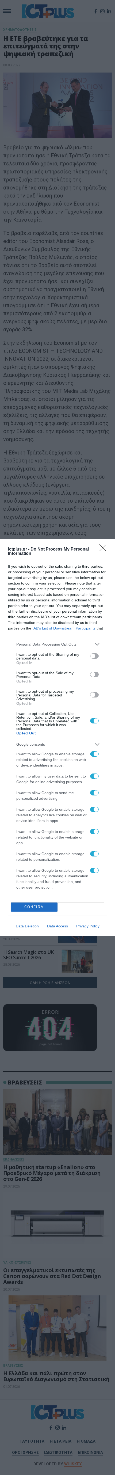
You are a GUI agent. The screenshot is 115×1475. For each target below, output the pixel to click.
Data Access (57, 926)
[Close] (104, 549)
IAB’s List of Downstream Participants (63, 628)
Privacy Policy (87, 926)
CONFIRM (34, 907)
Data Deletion (27, 926)
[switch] (94, 656)
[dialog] (57, 737)
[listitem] (57, 644)
